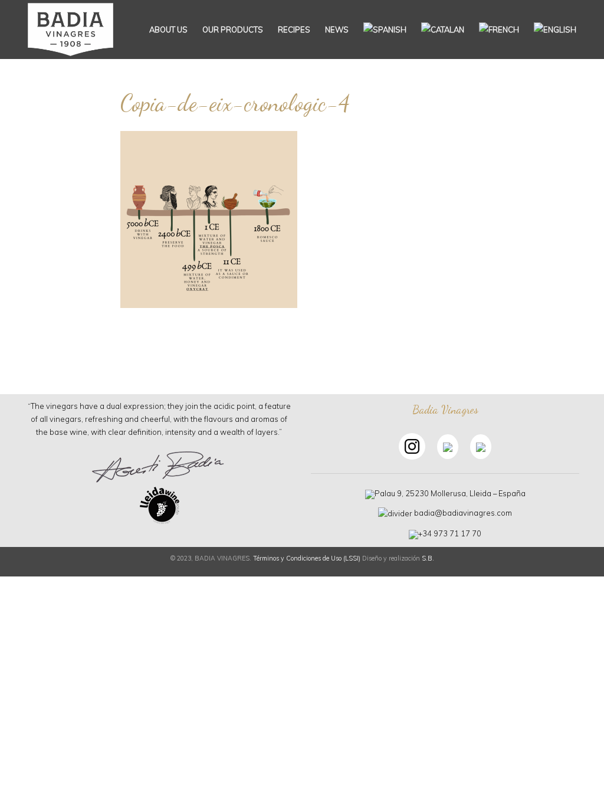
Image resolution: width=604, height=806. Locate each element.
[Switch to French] (499, 29)
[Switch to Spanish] (385, 29)
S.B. (428, 558)
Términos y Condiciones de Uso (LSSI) (306, 558)
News (337, 29)
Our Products (232, 29)
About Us (168, 29)
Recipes (294, 29)
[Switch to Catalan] (442, 29)
